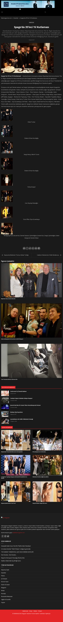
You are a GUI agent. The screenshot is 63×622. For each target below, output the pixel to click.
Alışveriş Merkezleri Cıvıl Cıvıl (8, 503)
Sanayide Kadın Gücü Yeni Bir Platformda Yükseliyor (16, 546)
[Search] (45, 12)
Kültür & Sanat (5, 584)
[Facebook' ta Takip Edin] (2, 536)
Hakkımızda (25, 611)
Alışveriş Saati (5, 501)
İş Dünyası (4, 579)
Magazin (3, 587)
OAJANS (37, 613)
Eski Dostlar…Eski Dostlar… (9, 555)
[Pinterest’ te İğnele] (36, 248)
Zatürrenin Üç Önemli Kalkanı (18, 391)
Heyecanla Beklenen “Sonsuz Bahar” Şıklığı (16, 255)
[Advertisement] (26, 617)
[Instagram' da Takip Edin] (5, 536)
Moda (34, 474)
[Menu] (2, 12)
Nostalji (3, 593)
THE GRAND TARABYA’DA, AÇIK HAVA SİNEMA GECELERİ (17, 552)
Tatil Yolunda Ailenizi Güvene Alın (9, 379)
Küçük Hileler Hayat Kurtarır (40, 503)
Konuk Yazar (4, 581)
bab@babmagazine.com (19, 532)
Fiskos (3, 576)
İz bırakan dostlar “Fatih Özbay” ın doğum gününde (15, 549)
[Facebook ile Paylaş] (27, 248)
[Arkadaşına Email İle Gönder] (33, 248)
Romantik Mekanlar (7, 596)
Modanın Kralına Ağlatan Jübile (40, 477)
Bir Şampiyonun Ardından (39, 451)
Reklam (35, 611)
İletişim (40, 611)
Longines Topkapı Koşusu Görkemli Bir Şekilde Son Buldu (14, 477)
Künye (30, 611)
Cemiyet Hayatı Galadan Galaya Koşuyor (21, 398)
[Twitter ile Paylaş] (30, 248)
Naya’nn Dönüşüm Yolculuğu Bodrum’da (12, 558)
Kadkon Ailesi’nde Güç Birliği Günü (11, 561)
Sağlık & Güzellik (5, 377)
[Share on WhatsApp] (24, 248)
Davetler (31, 22)
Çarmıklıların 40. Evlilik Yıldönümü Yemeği (21, 419)
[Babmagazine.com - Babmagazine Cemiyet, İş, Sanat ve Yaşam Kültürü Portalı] (32, 12)
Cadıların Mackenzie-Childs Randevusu (48, 255)
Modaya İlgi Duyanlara (16, 412)
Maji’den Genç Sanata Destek (8, 298)
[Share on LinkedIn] (38, 248)
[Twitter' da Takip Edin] (8, 536)
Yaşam (34, 449)
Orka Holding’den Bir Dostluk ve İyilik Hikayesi (12, 339)
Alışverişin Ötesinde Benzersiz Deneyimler (12, 451)
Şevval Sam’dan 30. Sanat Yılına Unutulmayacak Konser (25, 405)
